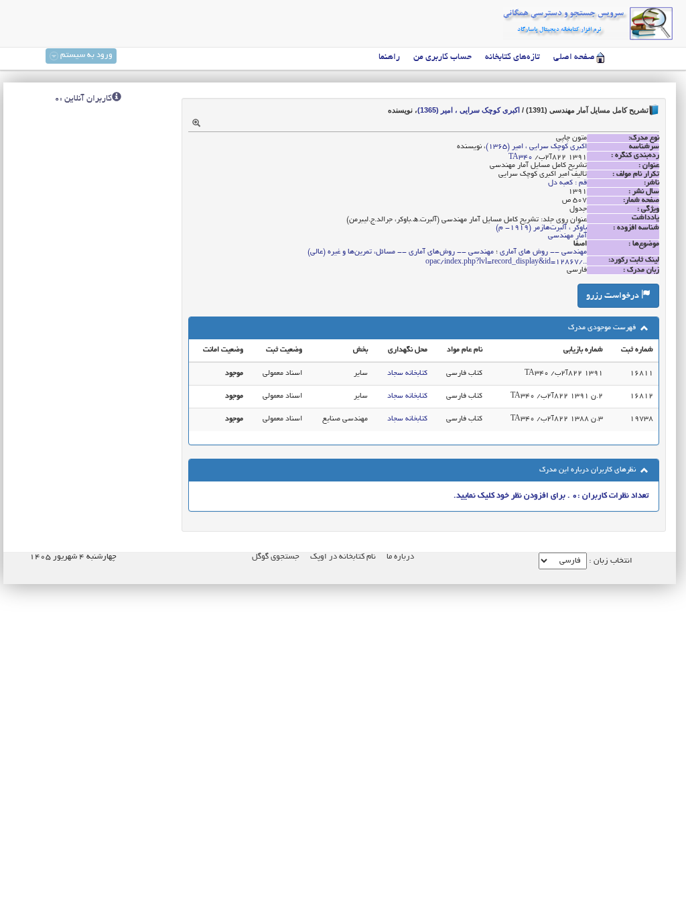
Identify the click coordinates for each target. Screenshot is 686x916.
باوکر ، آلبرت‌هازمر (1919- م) (541, 228)
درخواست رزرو (613, 296)
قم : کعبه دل (567, 183)
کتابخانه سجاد (407, 373)
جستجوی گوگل (275, 557)
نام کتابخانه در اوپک (343, 557)
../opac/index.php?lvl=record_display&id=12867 (506, 262)
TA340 (520, 158)
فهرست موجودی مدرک (603, 328)
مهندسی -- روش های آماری (543, 252)
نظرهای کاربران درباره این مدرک (588, 470)
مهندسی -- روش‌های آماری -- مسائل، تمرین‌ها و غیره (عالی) (400, 252)
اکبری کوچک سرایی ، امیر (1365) (468, 110)
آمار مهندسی (567, 236)
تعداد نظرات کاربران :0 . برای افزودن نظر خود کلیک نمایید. (551, 496)
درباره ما (400, 557)
